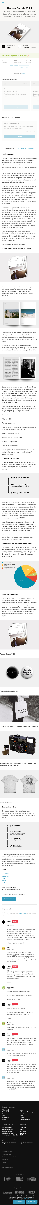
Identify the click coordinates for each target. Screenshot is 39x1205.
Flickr (4, 878)
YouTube (23, 1131)
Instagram (5, 876)
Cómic (22, 1114)
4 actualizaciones (21, 148)
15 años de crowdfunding (10, 1135)
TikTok (22, 1135)
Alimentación (6, 1110)
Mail (3, 882)
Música (4, 1119)
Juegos (22, 1118)
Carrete (9, 47)
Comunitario (6, 1114)
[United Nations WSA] (31, 1179)
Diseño (4, 1116)
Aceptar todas (32, 1202)
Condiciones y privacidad (9, 1157)
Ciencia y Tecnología (27, 1112)
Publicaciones (25, 1119)
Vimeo (4, 880)
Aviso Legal (5, 1160)
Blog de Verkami (7, 1127)
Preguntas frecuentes (9, 1143)
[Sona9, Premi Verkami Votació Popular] (31, 1193)
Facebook (5, 874)
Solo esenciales (19, 1202)
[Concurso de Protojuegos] (7, 1193)
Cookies (4, 1162)
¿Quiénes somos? (8, 1133)
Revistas (33, 47)
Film (21, 1116)
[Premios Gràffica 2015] (7, 1179)
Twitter (22, 1129)
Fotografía (26, 47)
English (23, 73)
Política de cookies (29, 1198)
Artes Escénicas (7, 1112)
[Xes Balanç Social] (19, 1179)
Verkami (19, 3)
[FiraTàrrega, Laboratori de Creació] (19, 1193)
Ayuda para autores (26, 1143)
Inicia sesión (23, 914)
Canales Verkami (7, 1131)
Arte (21, 1110)
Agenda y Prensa (7, 1129)
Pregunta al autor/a (9, 899)
